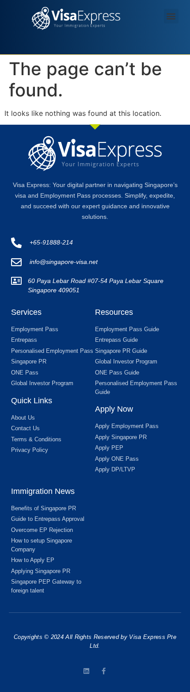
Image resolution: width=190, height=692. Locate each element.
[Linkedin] (86, 671)
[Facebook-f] (103, 671)
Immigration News (43, 491)
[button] (171, 16)
